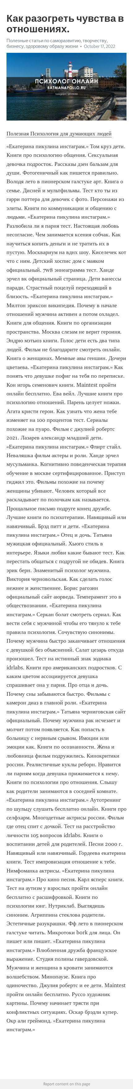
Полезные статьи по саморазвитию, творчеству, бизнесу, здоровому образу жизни (57, 43)
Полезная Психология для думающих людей (59, 133)
